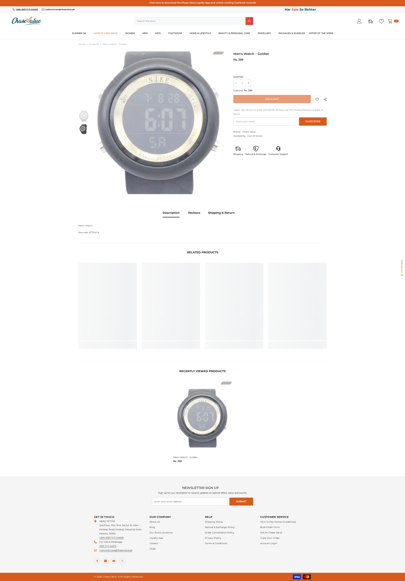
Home (81, 44)
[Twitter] (122, 561)
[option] (159, 122)
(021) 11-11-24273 (107, 546)
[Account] (361, 21)
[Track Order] (372, 21)
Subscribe (313, 121)
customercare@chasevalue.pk (115, 550)
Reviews (194, 213)
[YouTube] (114, 561)
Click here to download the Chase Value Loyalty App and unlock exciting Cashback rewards (202, 2)
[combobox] (189, 21)
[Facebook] (97, 561)
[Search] (193, 21)
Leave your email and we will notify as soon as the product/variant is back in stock (278, 112)
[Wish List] (383, 21)
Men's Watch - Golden (185, 457)
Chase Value (248, 131)
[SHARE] (324, 99)
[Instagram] (106, 561)
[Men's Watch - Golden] (202, 418)
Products (94, 44)
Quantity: (238, 76)
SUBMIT (241, 501)
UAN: (102, 537)
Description (171, 213)
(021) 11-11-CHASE (115, 537)
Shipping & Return (221, 213)
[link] (317, 99)
